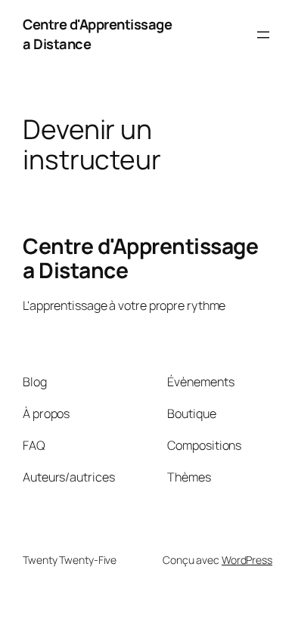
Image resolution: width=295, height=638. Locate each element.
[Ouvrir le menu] (263, 35)
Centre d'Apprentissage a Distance (140, 257)
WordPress (247, 560)
